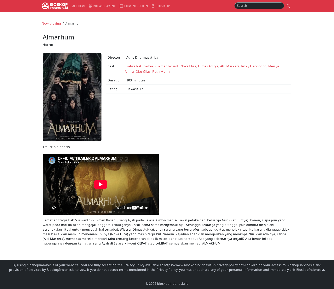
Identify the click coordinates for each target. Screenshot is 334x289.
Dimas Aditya (208, 66)
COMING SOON (135, 6)
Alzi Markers (229, 66)
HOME (80, 6)
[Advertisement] (230, 171)
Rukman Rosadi (167, 66)
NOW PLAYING (104, 6)
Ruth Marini (161, 71)
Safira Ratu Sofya (139, 66)
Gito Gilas (143, 71)
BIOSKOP (162, 6)
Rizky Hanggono (254, 66)
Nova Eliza (188, 66)
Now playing (51, 23)
